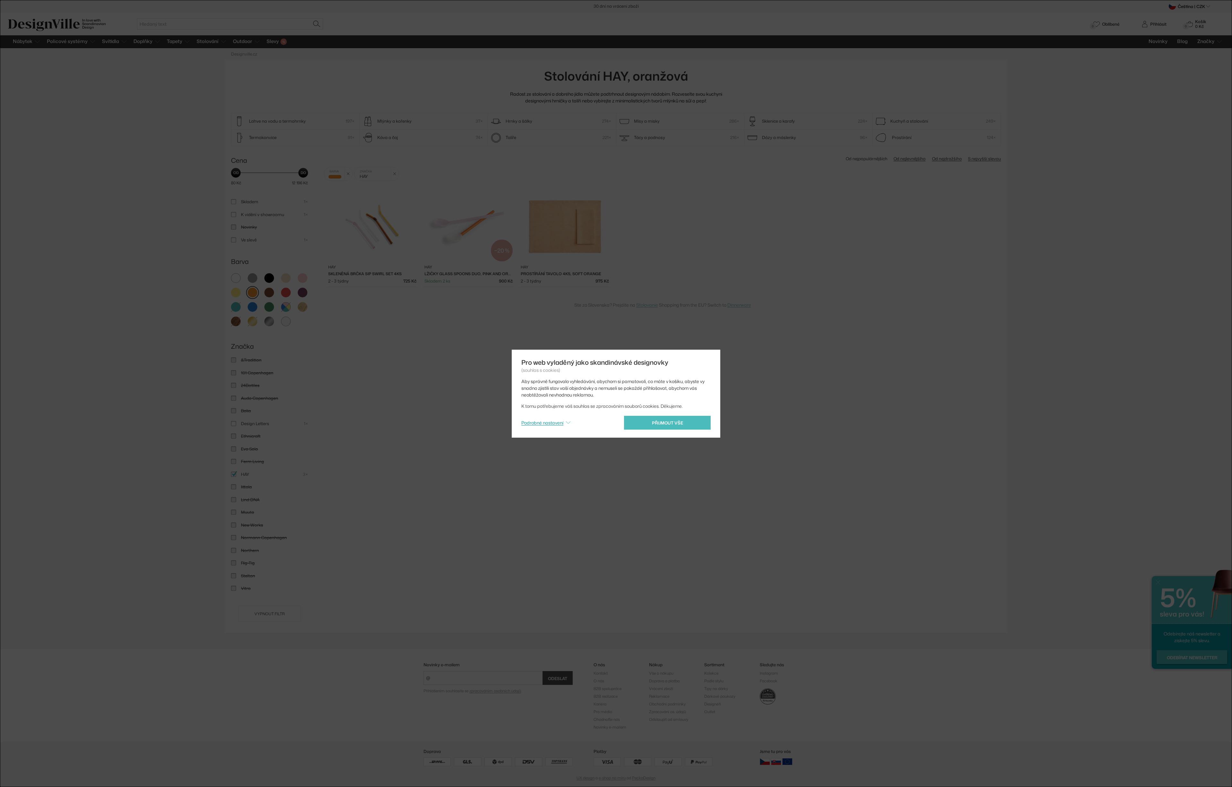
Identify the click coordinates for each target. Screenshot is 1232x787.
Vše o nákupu (661, 673)
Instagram (769, 673)
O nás (599, 681)
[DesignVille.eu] (787, 761)
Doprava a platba (664, 681)
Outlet (709, 711)
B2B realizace (606, 696)
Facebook (768, 681)
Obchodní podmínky (667, 704)
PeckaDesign (643, 778)
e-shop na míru (612, 778)
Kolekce (711, 673)
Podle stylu (713, 681)
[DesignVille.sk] (776, 761)
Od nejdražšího (947, 159)
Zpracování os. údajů (667, 711)
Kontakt (601, 673)
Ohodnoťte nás (607, 719)
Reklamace (659, 696)
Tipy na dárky (716, 688)
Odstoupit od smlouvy (668, 719)
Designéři (712, 704)
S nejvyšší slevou (984, 159)
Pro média (603, 711)
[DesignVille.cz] (765, 761)
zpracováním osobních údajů (495, 691)
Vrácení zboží (661, 688)
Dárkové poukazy (719, 696)
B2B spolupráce (607, 688)
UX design (586, 778)
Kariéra (600, 704)
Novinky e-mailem (442, 665)
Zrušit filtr (348, 173)
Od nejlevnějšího (910, 159)
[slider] (236, 173)
